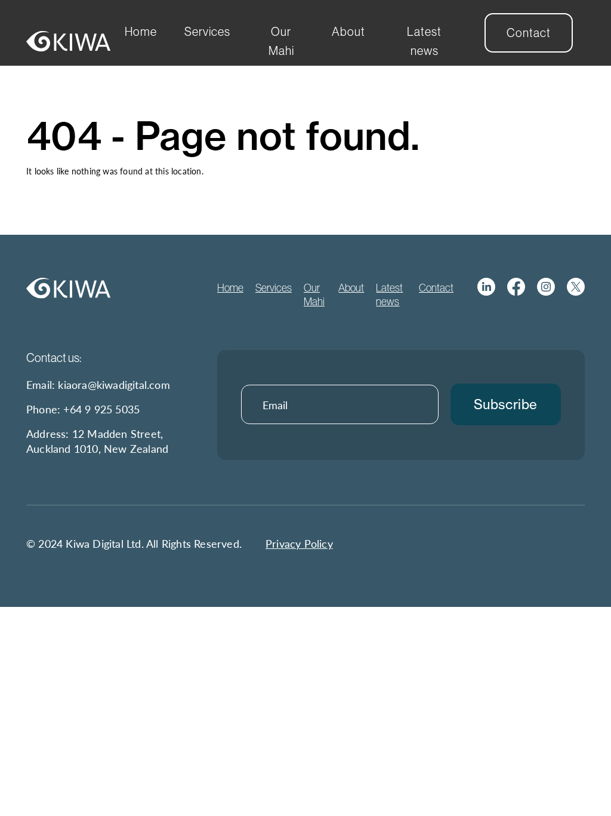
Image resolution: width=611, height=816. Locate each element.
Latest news (424, 41)
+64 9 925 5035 (101, 408)
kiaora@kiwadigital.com (113, 384)
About (348, 31)
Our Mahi (281, 41)
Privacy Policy (299, 543)
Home (141, 31)
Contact (529, 32)
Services (207, 31)
